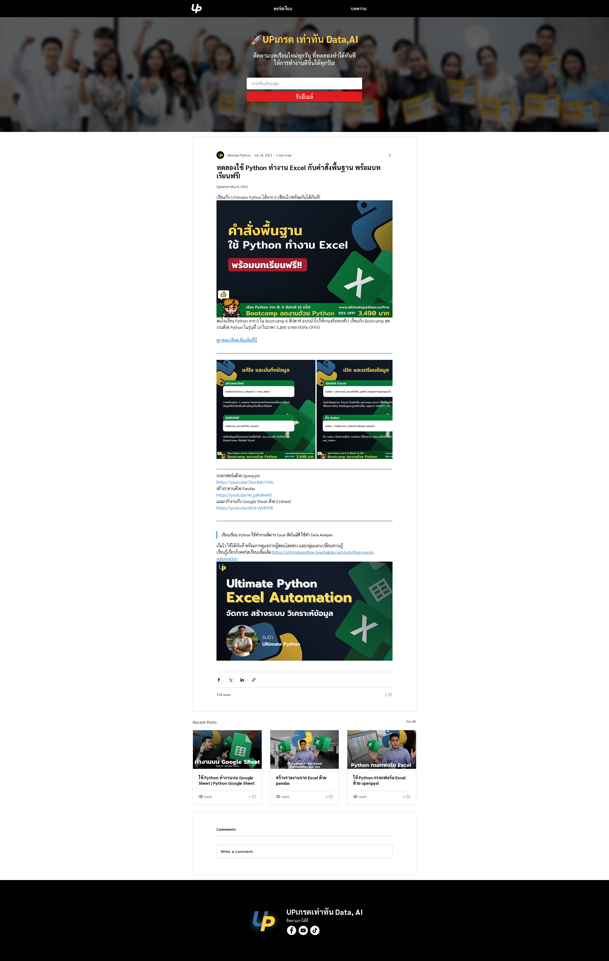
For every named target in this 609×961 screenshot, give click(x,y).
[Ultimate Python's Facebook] (291, 930)
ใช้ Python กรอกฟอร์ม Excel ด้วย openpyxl (379, 780)
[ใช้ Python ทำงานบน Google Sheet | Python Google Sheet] (227, 749)
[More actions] (390, 155)
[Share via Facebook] (218, 680)
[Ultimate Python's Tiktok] (314, 930)
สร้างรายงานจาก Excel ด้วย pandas (301, 780)
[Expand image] (265, 409)
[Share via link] (253, 680)
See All (411, 721)
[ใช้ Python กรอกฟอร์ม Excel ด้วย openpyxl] (381, 749)
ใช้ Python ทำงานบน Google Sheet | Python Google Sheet (227, 780)
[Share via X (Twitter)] (230, 680)
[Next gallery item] (387, 409)
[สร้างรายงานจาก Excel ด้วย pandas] (304, 749)
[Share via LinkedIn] (242, 680)
